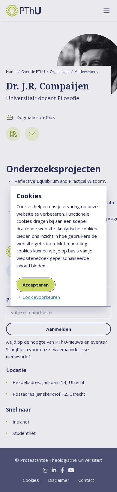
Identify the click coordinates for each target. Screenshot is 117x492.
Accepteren (35, 285)
